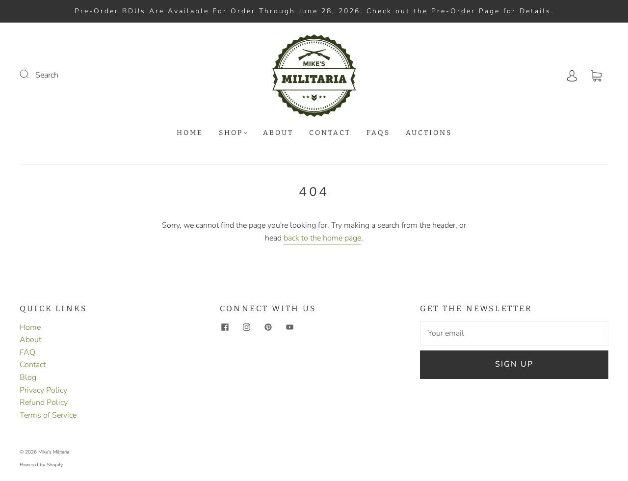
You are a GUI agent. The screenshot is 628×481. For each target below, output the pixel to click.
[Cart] (596, 75)
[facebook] (225, 327)
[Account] (572, 75)
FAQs (378, 133)
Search (46, 75)
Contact (330, 133)
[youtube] (289, 327)
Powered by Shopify (41, 464)
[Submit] (30, 74)
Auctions (429, 133)
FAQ (27, 352)
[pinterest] (268, 327)
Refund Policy (44, 402)
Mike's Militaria (53, 452)
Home (190, 133)
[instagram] (246, 327)
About (278, 133)
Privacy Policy (43, 390)
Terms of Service (48, 415)
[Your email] (514, 333)
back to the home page (322, 238)
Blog (28, 377)
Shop (231, 133)
